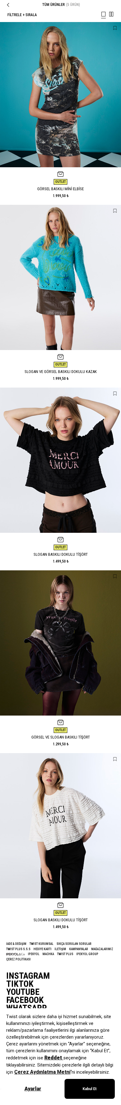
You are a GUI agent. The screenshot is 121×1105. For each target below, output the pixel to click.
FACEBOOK (25, 1000)
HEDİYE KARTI (43, 949)
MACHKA (48, 954)
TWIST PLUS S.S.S (18, 949)
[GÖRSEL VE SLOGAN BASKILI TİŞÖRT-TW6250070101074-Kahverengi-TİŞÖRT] (60, 643)
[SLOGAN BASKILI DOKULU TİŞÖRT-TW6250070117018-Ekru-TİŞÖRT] (60, 825)
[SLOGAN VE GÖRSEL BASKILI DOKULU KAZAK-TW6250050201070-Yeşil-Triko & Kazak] (60, 277)
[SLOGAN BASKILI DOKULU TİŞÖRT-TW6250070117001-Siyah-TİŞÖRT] (60, 460)
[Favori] (115, 28)
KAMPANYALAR (78, 949)
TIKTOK (20, 984)
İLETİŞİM (60, 949)
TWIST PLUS (65, 954)
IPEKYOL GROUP (87, 954)
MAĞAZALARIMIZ (102, 949)
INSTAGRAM (28, 976)
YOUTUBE (22, 992)
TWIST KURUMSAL (41, 944)
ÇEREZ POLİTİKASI (18, 959)
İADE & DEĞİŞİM (16, 944)
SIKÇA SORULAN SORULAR (74, 944)
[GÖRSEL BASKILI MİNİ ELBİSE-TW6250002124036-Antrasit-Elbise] (60, 94)
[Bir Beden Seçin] (60, 174)
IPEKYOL (33, 954)
